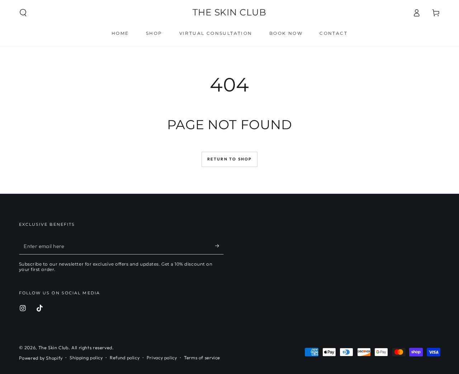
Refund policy (124, 357)
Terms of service (202, 357)
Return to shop (229, 159)
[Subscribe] (219, 246)
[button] (23, 12)
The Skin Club (53, 347)
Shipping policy (86, 357)
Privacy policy (162, 357)
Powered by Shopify (41, 358)
